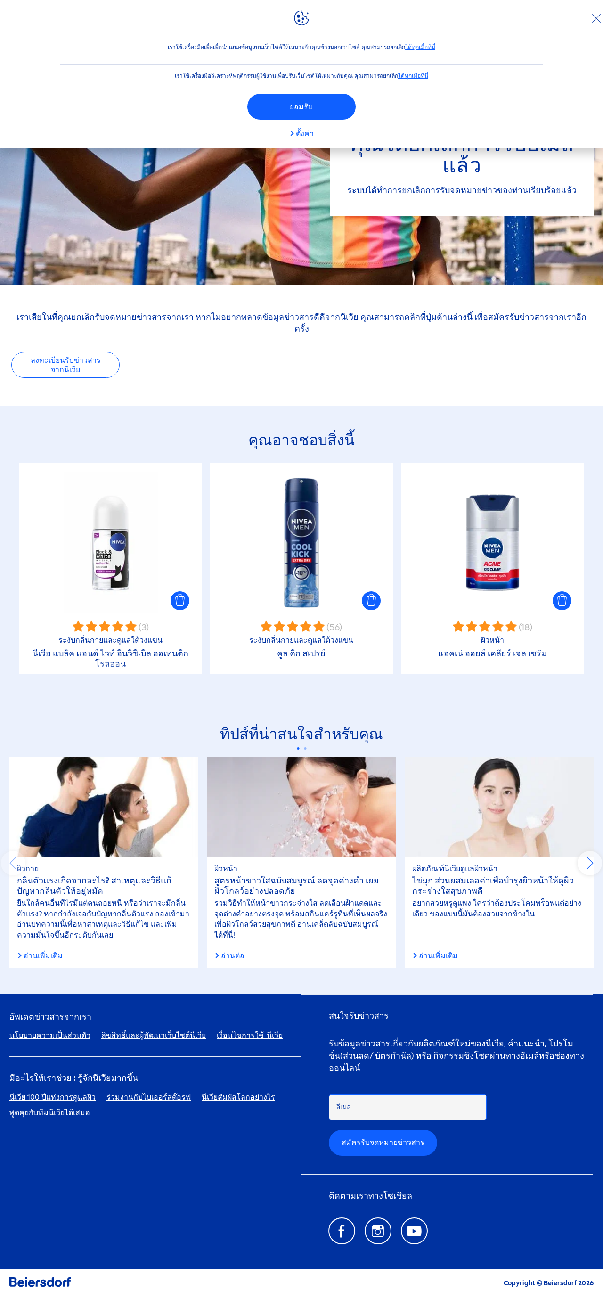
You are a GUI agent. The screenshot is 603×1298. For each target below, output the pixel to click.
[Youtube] (414, 1230)
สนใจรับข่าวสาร (359, 1016)
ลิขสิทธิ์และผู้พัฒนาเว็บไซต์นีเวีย (153, 1035)
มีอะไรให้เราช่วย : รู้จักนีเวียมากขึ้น (73, 1078)
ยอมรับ (301, 106)
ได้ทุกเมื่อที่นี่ (420, 47)
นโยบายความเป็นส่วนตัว (49, 1035)
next (590, 863)
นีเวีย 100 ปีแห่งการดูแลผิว (52, 1097)
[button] (180, 600)
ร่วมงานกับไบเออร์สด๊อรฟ (148, 1097)
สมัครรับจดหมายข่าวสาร (383, 1142)
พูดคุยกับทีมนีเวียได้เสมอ (49, 1112)
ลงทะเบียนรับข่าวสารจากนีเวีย (66, 365)
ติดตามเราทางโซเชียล (370, 1196)
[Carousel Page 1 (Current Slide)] (298, 748)
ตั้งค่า (305, 133)
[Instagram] (378, 1230)
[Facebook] (341, 1230)
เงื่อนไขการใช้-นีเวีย (250, 1035)
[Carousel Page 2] (305, 748)
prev (13, 863)
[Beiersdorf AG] (40, 1283)
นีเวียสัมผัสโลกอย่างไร (238, 1097)
